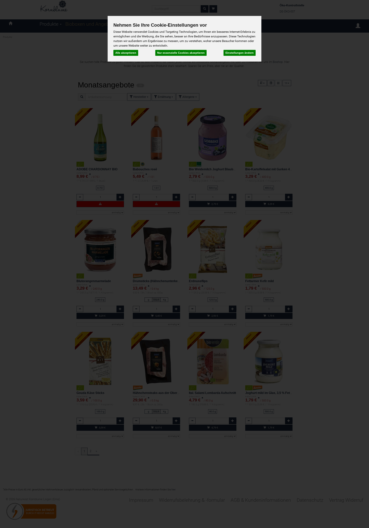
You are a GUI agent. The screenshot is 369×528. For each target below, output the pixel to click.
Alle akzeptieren (125, 52)
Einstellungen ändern (239, 52)
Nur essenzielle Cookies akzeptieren (181, 52)
